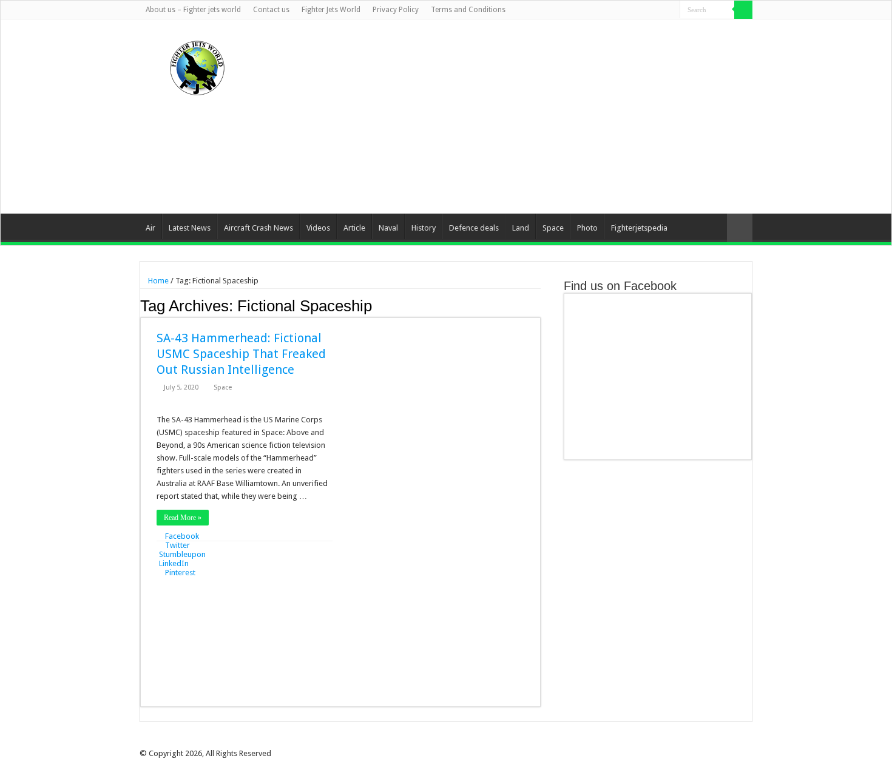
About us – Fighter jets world (193, 9)
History (423, 227)
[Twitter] (636, 10)
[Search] (743, 10)
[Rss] (613, 10)
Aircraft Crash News (258, 227)
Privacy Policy (396, 9)
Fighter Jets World (331, 9)
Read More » (182, 517)
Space (553, 227)
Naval (388, 227)
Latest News (190, 227)
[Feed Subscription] (537, 305)
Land (520, 227)
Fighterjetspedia (639, 227)
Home (157, 280)
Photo (587, 227)
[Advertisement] (522, 116)
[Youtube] (659, 10)
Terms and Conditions (468, 9)
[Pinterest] (647, 10)
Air (150, 227)
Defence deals (474, 227)
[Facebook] (624, 10)
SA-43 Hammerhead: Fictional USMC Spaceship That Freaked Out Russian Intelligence (241, 354)
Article (354, 227)
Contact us (271, 9)
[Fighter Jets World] (197, 65)
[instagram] (670, 10)
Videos (318, 227)
